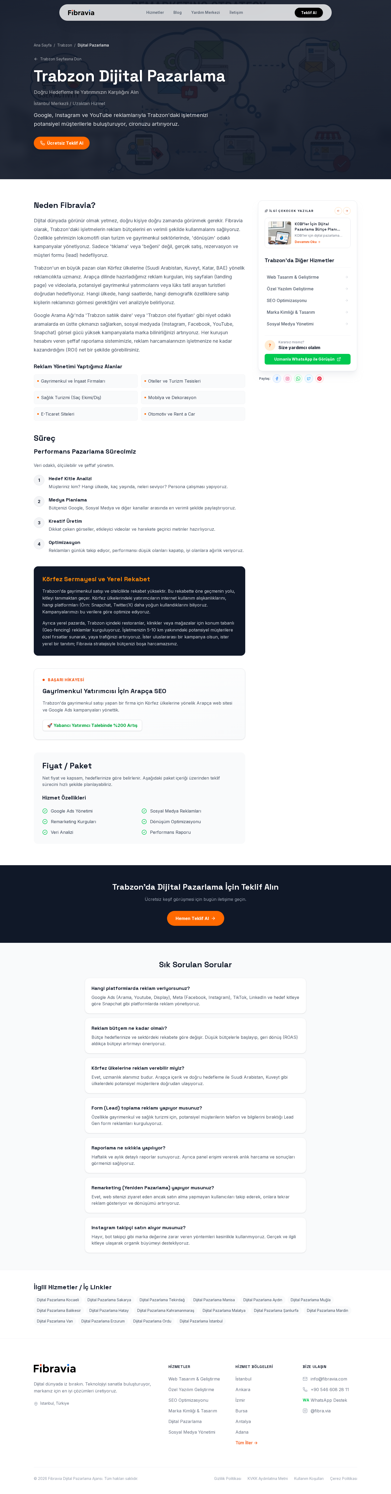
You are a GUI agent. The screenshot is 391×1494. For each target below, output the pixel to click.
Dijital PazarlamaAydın (262, 1300)
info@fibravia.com (329, 1379)
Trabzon (64, 45)
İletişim (236, 12)
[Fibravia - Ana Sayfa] (81, 12)
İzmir (240, 1400)
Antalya (243, 1421)
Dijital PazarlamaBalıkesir (59, 1310)
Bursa (241, 1410)
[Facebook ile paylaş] (277, 378)
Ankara (242, 1389)
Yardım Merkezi (205, 12)
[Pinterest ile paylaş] (319, 378)
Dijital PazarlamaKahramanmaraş (165, 1310)
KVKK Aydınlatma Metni (268, 1478)
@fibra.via (321, 1410)
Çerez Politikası (343, 1478)
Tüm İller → (246, 1442)
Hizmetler (155, 12)
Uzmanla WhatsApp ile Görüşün (304, 359)
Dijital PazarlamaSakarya (109, 1300)
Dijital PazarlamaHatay (109, 1310)
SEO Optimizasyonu (188, 1400)
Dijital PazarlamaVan (55, 1321)
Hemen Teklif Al (192, 918)
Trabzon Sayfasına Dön (60, 59)
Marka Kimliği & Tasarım (192, 1410)
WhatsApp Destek (329, 1400)
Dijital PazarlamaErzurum (103, 1321)
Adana (241, 1432)
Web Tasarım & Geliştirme (194, 1379)
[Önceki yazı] (338, 211)
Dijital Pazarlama (185, 1421)
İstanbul (243, 1379)
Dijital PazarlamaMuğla (311, 1300)
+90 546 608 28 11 (330, 1389)
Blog (177, 12)
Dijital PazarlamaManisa (214, 1300)
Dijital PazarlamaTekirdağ (162, 1300)
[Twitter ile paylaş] (309, 378)
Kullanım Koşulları (309, 1478)
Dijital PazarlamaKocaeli (58, 1300)
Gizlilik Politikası (227, 1478)
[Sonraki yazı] (347, 211)
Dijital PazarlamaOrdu (152, 1321)
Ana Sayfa (43, 45)
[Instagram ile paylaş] (287, 378)
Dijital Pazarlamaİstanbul (201, 1321)
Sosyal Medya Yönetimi (191, 1432)
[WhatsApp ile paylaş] (298, 378)
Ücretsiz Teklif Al (65, 143)
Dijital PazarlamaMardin (327, 1310)
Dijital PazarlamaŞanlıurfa (276, 1310)
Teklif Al (309, 12)
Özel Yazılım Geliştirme (191, 1389)
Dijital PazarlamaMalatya (224, 1310)
